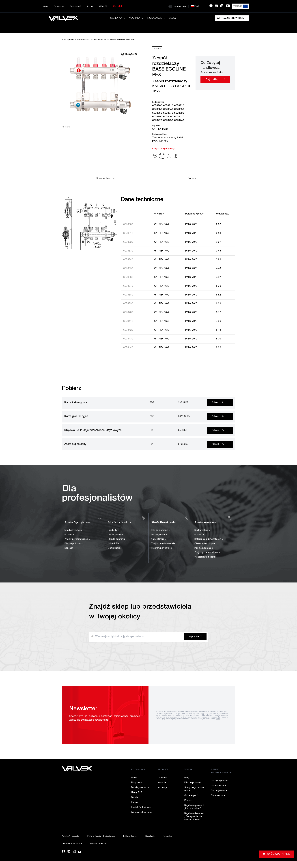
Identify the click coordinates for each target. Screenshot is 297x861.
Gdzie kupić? (75, 6)
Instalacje (154, 18)
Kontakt (90, 6)
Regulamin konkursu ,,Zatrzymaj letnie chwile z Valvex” (194, 817)
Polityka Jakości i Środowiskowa (101, 836)
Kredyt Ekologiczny (141, 807)
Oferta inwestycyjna (205, 544)
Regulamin (150, 836)
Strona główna (68, 40)
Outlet (117, 6)
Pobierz (66, 127)
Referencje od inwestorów (208, 539)
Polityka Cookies (130, 836)
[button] (197, 6)
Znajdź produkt (179, 6)
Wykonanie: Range (98, 843)
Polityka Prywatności (71, 836)
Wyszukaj (194, 637)
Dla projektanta (160, 535)
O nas (45, 6)
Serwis (134, 798)
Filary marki (136, 783)
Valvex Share (158, 539)
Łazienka (116, 18)
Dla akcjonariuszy (140, 788)
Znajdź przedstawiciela (77, 539)
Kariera (134, 802)
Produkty (70, 535)
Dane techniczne (105, 178)
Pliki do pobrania (74, 544)
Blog (172, 18)
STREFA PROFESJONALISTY (221, 771)
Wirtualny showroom (230, 18)
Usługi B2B (136, 793)
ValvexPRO (114, 544)
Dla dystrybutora (74, 530)
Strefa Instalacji (83, 40)
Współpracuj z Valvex (206, 557)
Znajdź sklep (215, 79)
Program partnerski (161, 548)
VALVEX (188, 770)
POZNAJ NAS (138, 770)
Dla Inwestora (202, 530)
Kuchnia (134, 18)
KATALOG (103, 6)
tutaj (218, 719)
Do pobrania (59, 6)
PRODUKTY (164, 770)
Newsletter (167, 836)
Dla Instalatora (116, 535)
